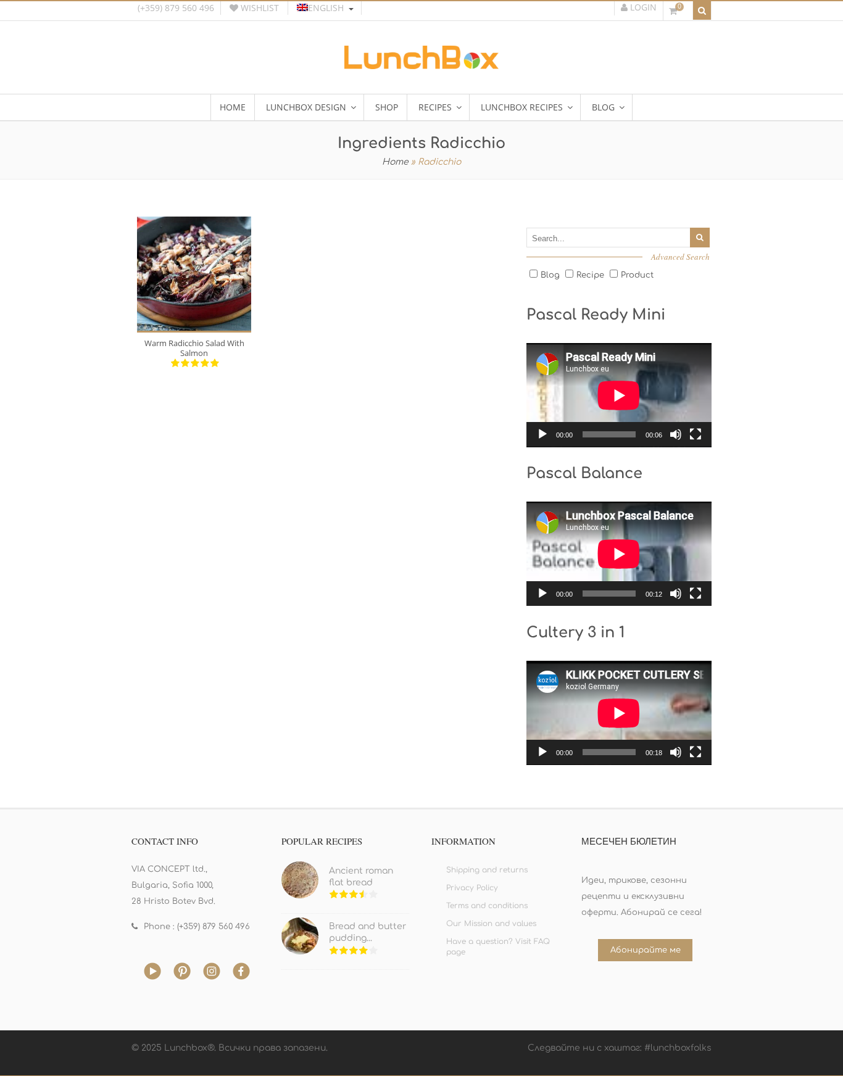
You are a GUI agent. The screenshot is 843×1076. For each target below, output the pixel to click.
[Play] (542, 434)
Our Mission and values (491, 923)
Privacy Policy (472, 888)
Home (395, 162)
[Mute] (676, 434)
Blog (550, 275)
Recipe (590, 275)
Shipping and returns (487, 870)
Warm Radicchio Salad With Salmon (194, 347)
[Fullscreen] (695, 434)
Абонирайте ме (645, 950)
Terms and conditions (487, 905)
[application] (619, 395)
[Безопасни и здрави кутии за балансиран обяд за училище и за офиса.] (421, 64)
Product (637, 275)
